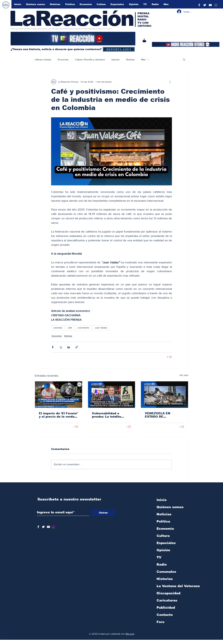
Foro (160, 622)
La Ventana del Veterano (174, 586)
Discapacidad (168, 593)
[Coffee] (144, 40)
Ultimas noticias (43, 59)
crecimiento (83, 327)
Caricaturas (167, 600)
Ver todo (183, 375)
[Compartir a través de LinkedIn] (68, 347)
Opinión (115, 59)
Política (163, 521)
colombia (57, 327)
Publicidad (166, 607)
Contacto (165, 615)
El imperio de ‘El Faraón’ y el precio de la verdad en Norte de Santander (58, 415)
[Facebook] (199, 5)
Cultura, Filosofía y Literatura (90, 59)
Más (143, 59)
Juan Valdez (101, 327)
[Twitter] (205, 5)
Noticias (130, 59)
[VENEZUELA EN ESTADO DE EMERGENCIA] (164, 394)
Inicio (162, 500)
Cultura (163, 536)
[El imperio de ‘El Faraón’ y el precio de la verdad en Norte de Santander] (58, 394)
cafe (70, 327)
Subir (5, 630)
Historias (165, 579)
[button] (184, 59)
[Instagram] (216, 5)
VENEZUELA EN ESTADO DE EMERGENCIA (157, 415)
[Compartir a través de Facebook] (52, 347)
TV (159, 557)
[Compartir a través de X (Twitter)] (60, 347)
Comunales (166, 571)
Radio (162, 564)
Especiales (166, 543)
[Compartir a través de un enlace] (76, 347)
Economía (63, 59)
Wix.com (130, 633)
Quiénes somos (170, 507)
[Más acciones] (170, 82)
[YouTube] (210, 5)
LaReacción (71, 18)
